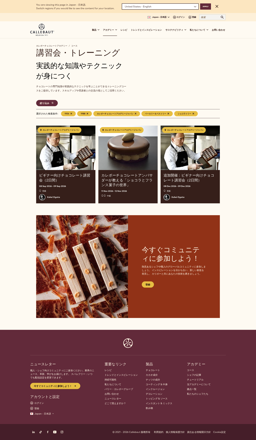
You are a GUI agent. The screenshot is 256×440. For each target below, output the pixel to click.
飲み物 (149, 408)
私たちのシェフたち (197, 393)
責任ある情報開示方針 (199, 432)
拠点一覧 (191, 389)
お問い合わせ (218, 29)
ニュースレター (113, 398)
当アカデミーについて (199, 384)
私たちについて (113, 384)
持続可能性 (110, 379)
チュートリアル (195, 379)
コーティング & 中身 (157, 384)
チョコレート (153, 370)
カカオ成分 (152, 374)
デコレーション (154, 393)
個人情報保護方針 (175, 432)
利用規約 (158, 432)
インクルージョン (155, 389)
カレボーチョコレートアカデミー (51, 45)
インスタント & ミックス (159, 403)
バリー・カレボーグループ (119, 389)
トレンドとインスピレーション (146, 29)
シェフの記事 (194, 374)
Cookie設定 (219, 432)
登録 (147, 284)
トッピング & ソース (157, 398)
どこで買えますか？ (115, 403)
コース (74, 45)
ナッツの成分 (153, 379)
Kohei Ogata (53, 197)
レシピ (124, 29)
